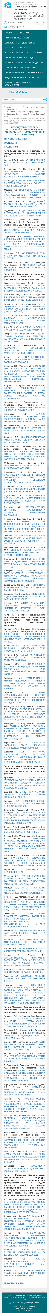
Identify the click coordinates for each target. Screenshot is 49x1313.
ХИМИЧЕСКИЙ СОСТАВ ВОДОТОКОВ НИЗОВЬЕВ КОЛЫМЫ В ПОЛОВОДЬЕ (24, 267)
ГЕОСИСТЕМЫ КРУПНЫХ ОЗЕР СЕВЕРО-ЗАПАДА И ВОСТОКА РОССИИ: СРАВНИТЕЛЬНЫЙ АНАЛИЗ (24, 230)
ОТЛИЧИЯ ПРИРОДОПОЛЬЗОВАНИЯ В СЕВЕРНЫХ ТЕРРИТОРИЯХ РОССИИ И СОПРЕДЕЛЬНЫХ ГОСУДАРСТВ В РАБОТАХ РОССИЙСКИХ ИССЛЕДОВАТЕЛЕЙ (24, 698)
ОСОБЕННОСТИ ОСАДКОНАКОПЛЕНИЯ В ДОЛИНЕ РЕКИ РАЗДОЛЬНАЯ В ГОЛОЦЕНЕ (24, 1168)
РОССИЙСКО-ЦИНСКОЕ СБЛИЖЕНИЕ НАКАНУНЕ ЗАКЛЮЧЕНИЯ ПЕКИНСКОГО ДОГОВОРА (24, 803)
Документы (28, 43)
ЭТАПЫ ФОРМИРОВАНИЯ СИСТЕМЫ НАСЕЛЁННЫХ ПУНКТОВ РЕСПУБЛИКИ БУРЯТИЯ (24, 794)
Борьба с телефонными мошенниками (17, 84)
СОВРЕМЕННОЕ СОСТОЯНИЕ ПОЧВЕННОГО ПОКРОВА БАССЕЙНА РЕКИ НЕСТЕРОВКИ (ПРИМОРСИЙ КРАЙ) (24, 309)
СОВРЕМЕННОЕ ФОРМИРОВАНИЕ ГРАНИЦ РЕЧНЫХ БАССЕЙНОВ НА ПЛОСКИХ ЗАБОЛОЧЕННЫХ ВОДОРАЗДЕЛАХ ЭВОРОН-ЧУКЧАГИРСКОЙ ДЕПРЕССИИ (24, 1157)
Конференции (35, 73)
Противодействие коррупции (20, 68)
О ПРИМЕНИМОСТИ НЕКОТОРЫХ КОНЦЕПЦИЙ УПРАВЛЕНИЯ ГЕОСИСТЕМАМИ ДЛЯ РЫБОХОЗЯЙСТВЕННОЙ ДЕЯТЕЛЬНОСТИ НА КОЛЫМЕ (24, 669)
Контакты (23, 48)
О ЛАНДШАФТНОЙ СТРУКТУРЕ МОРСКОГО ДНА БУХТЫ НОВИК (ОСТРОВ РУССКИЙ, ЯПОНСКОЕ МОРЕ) (24, 489)
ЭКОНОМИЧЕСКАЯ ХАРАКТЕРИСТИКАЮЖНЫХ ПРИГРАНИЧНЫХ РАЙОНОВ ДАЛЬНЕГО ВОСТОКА (24, 1273)
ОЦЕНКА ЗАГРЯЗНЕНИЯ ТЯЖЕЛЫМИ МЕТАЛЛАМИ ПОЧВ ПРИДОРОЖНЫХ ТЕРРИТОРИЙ (24, 648)
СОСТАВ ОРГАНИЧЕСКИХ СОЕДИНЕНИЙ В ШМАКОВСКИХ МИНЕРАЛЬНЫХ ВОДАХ (24, 657)
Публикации (11, 109)
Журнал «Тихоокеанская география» (24, 53)
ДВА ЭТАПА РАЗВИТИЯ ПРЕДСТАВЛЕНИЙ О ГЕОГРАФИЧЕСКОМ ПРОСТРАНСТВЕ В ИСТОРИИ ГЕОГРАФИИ (24, 213)
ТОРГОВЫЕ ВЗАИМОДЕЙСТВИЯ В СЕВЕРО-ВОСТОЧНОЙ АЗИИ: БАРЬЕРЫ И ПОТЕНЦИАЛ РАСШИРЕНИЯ (24, 183)
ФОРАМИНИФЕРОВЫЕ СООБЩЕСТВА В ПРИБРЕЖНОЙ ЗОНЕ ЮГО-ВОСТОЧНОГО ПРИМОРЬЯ (24, 359)
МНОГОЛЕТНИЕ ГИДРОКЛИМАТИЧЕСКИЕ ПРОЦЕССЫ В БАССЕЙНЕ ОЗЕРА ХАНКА (24, 596)
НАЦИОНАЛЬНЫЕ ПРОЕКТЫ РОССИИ (22, 78)
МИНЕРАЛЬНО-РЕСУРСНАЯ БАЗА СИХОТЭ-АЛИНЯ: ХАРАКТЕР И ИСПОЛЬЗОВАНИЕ (24, 933)
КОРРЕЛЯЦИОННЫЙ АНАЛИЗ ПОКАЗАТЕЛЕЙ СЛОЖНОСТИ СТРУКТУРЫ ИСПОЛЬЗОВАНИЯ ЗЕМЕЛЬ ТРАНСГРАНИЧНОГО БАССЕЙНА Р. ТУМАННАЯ (24, 683)
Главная (9, 33)
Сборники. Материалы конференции (22, 112)
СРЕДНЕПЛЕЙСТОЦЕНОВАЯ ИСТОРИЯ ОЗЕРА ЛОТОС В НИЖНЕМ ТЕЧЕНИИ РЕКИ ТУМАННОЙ (24, 1059)
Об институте (24, 33)
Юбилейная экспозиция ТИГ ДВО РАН (24, 63)
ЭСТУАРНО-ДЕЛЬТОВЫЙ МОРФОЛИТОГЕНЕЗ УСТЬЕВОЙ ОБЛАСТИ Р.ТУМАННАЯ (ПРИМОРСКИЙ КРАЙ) (24, 204)
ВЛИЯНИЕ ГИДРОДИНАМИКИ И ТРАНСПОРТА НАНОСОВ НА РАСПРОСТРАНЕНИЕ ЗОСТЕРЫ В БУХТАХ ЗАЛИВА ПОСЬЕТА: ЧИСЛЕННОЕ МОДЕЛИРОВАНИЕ (24, 393)
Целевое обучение (14, 73)
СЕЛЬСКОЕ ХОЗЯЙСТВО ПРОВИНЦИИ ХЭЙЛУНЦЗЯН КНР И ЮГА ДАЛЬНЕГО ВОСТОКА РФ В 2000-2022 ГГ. (24, 1252)
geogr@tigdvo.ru (16, 26)
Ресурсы (9, 48)
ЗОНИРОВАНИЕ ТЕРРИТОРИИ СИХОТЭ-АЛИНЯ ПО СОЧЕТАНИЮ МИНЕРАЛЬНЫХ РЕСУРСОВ (24, 942)
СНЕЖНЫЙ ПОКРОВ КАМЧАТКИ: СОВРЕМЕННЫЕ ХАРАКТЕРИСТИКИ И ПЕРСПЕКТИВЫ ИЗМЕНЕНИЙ (24, 552)
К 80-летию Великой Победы (19, 58)
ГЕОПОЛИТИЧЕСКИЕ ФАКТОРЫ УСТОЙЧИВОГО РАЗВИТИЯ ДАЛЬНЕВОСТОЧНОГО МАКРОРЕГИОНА (24, 174)
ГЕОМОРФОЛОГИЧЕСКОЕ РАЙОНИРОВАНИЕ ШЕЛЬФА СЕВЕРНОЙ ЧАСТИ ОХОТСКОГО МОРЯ (24, 440)
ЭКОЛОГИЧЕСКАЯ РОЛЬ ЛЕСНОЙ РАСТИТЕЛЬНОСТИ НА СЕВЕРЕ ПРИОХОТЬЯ (24, 256)
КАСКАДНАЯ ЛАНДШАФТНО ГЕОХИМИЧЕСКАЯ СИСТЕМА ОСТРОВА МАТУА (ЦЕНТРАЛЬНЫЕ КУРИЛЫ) (24, 350)
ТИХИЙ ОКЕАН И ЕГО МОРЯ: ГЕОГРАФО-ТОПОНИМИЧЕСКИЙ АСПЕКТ (24, 162)
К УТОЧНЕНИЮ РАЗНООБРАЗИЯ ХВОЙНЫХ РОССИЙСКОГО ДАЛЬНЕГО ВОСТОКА (24, 587)
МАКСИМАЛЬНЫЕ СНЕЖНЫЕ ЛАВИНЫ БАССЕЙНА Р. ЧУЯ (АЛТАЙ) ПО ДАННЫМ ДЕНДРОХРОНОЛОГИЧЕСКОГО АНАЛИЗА (24, 288)
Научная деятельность (17, 38)
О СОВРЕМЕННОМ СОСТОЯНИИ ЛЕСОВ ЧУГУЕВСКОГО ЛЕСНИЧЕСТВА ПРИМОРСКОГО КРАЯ (24, 745)
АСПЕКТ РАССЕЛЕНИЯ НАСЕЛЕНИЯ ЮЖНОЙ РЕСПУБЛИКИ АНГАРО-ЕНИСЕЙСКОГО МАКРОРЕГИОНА (24, 890)
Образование (12, 43)
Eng (38, 23)
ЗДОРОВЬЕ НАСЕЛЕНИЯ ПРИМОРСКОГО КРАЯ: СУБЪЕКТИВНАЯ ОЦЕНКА (24, 978)
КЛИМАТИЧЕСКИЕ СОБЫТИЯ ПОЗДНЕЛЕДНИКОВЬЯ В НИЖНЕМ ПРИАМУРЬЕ (24, 1035)
